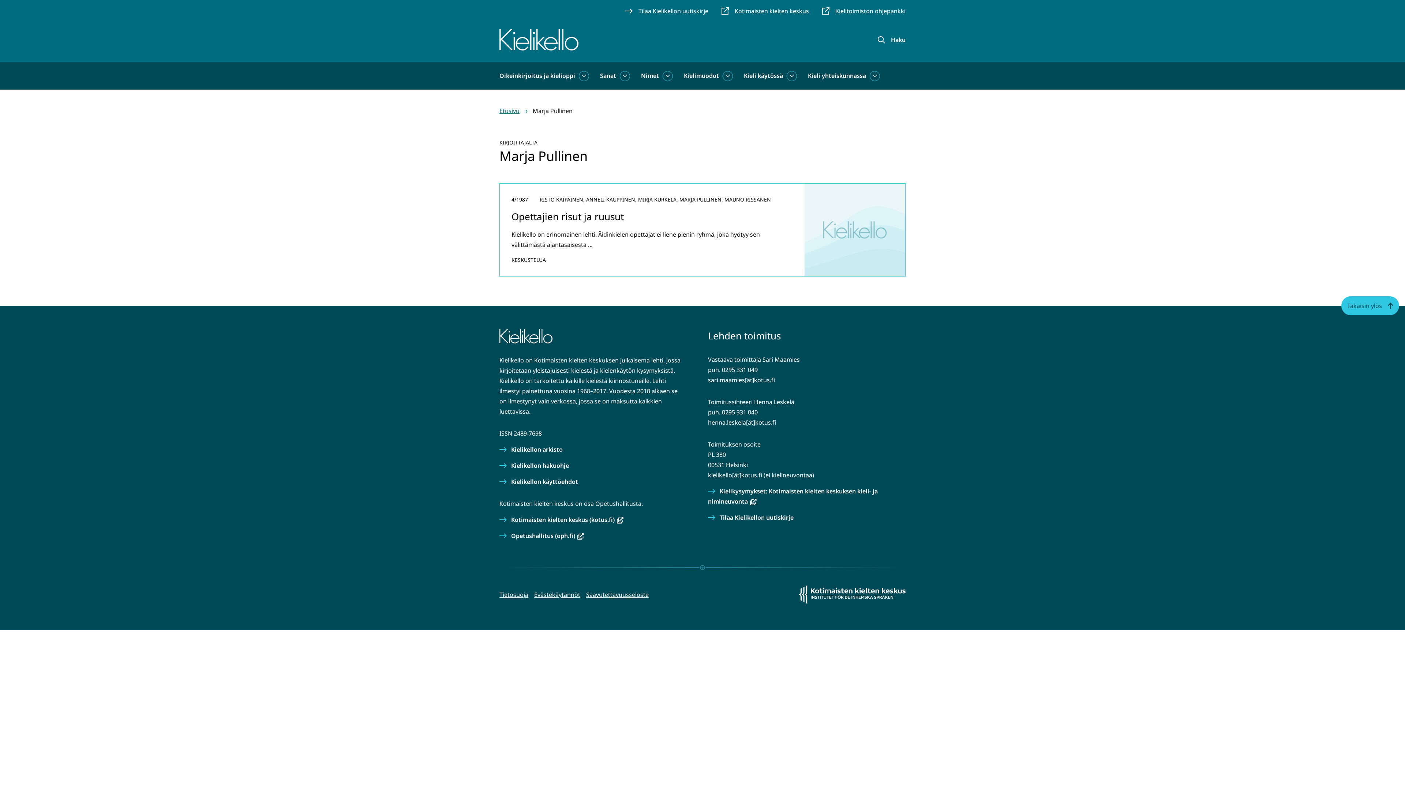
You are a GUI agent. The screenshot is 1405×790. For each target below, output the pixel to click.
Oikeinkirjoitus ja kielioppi (537, 76)
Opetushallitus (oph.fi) (547, 536)
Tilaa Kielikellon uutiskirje (757, 518)
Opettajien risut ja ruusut (568, 216)
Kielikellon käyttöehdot (544, 482)
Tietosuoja (513, 595)
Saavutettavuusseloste (617, 595)
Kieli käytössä (763, 76)
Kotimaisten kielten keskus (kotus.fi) (567, 520)
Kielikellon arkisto (537, 449)
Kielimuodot (701, 76)
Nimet (650, 76)
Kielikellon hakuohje (540, 466)
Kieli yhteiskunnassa (837, 76)
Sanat (608, 76)
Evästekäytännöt (557, 595)
